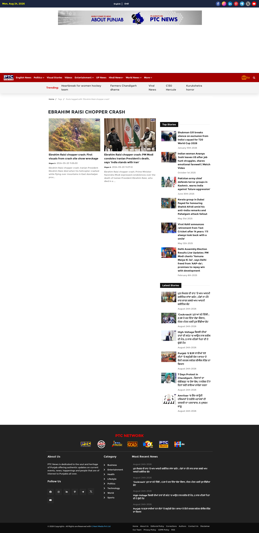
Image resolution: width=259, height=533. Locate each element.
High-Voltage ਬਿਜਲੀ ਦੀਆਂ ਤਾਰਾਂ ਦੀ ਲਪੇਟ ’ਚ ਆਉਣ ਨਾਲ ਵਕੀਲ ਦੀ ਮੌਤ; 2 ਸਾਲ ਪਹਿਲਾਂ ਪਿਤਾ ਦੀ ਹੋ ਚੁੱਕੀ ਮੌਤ (194, 337)
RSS (173, 530)
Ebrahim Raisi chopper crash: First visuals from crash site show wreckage (73, 156)
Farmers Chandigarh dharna (123, 87)
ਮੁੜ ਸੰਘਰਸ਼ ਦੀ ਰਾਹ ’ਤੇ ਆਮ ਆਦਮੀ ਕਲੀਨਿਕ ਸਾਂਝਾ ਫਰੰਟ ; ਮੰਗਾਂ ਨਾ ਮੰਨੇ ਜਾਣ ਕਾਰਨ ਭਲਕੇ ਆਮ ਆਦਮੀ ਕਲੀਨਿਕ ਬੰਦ (194, 299)
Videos (68, 77)
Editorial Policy (157, 526)
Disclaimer (205, 526)
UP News (101, 77)
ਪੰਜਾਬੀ (126, 4)
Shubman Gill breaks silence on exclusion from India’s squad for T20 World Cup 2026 (193, 138)
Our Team (137, 530)
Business (112, 465)
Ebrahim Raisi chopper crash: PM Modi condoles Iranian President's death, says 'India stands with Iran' (128, 158)
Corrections (171, 526)
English (117, 4)
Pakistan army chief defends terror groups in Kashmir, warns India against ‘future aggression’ (194, 184)
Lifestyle (111, 479)
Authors (182, 526)
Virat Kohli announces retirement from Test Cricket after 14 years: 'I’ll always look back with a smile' (193, 231)
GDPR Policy (163, 530)
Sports (110, 497)
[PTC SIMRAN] (164, 444)
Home (51, 99)
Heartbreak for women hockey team (81, 87)
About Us (144, 526)
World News (133, 77)
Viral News (152, 87)
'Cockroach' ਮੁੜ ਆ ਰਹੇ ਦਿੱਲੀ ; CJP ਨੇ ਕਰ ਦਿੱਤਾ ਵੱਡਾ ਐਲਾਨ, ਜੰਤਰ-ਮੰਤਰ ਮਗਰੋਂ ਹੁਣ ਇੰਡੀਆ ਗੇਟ (193, 318)
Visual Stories (54, 77)
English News (23, 77)
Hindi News (115, 77)
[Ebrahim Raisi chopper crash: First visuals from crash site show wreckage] (74, 134)
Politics (38, 77)
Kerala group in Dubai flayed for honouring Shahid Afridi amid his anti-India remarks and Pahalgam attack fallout (192, 206)
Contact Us (193, 526)
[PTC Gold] (132, 444)
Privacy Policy (150, 530)
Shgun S (52, 163)
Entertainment (83, 77)
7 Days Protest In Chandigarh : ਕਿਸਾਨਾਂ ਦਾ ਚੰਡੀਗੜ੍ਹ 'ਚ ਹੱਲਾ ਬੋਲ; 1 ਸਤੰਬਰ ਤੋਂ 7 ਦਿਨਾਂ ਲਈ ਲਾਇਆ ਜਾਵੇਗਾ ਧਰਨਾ (194, 380)
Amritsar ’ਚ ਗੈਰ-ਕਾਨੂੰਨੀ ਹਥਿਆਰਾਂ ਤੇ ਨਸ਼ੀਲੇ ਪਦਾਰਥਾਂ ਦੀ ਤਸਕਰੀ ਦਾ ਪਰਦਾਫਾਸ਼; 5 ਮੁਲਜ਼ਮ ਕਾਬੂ (193, 401)
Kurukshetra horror (194, 87)
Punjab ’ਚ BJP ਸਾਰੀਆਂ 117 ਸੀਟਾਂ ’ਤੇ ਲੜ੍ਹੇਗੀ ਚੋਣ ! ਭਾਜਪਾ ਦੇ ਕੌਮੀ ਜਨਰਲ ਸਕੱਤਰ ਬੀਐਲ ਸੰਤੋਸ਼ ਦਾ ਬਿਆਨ (194, 358)
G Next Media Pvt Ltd (100, 526)
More (147, 77)
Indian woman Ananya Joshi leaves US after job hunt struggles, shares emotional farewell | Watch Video (194, 160)
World (110, 493)
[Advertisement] (130, 47)
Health (111, 474)
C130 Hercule (171, 87)
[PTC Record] (101, 444)
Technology (113, 488)
